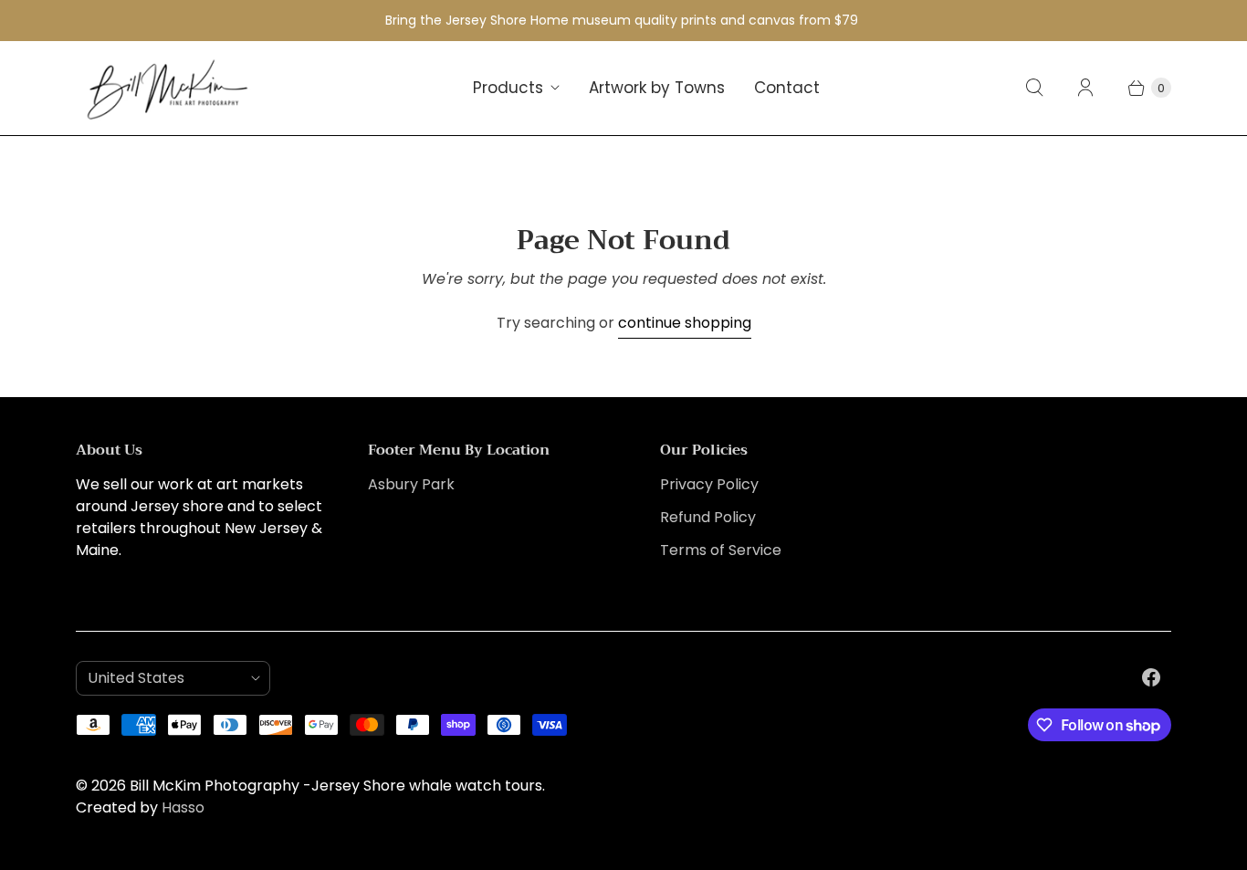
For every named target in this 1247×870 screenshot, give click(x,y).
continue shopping (684, 322)
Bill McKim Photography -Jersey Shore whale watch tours (336, 785)
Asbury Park (411, 484)
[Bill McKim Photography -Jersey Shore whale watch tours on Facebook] (1151, 677)
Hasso (183, 807)
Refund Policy (708, 517)
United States (166, 677)
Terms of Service (720, 550)
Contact (787, 88)
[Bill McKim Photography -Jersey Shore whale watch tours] (167, 88)
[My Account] (1085, 88)
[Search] (1034, 88)
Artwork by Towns (657, 88)
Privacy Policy (709, 484)
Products (508, 88)
